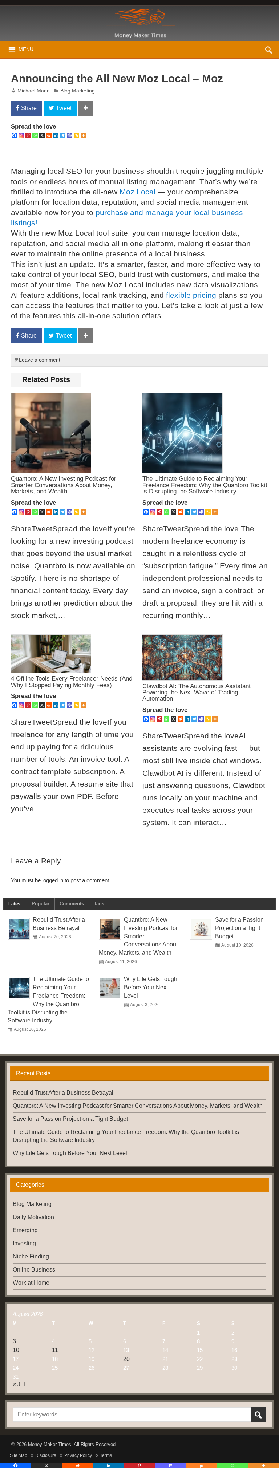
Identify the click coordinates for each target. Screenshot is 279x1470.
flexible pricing (191, 295)
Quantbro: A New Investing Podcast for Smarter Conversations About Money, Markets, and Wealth (63, 485)
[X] (42, 135)
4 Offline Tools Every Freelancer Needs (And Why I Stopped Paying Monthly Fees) (71, 681)
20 (126, 1359)
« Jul (19, 1384)
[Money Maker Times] (139, 11)
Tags (99, 903)
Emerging (25, 1230)
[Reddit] (49, 135)
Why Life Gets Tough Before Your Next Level (150, 987)
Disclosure (45, 1455)
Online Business (34, 1269)
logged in (52, 880)
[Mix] (201, 1465)
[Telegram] (62, 135)
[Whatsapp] (35, 135)
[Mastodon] (170, 1465)
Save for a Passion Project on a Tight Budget (239, 928)
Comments (72, 903)
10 (16, 1350)
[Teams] (69, 135)
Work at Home (31, 1283)
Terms (106, 1455)
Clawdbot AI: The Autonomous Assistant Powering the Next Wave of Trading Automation (196, 692)
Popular (40, 903)
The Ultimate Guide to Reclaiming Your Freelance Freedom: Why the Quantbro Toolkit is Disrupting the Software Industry (204, 485)
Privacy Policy (78, 1455)
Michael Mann (33, 91)
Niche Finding (31, 1256)
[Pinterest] (28, 135)
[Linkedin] (55, 135)
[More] (83, 135)
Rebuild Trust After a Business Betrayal (63, 1092)
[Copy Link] (76, 135)
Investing (24, 1243)
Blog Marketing (77, 91)
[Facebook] (14, 135)
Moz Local (137, 192)
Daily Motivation (33, 1217)
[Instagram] (21, 135)
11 (55, 1350)
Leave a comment (39, 360)
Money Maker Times (49, 1444)
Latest (15, 903)
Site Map (18, 1455)
